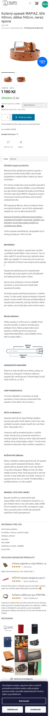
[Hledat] (30, 3)
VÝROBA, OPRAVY (8, 536)
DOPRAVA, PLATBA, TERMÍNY (12, 546)
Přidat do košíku (25, 117)
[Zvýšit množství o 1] (10, 115)
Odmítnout (12, 709)
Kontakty (5, 539)
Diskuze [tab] (13, 159)
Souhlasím (35, 709)
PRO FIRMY (5, 542)
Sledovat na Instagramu (23, 679)
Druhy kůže (5, 549)
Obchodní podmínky (9, 529)
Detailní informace (8, 134)
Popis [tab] (6, 159)
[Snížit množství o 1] (10, 118)
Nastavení (24, 701)
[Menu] (44, 3)
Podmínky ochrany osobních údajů (14, 532)
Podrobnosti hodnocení (33, 28)
